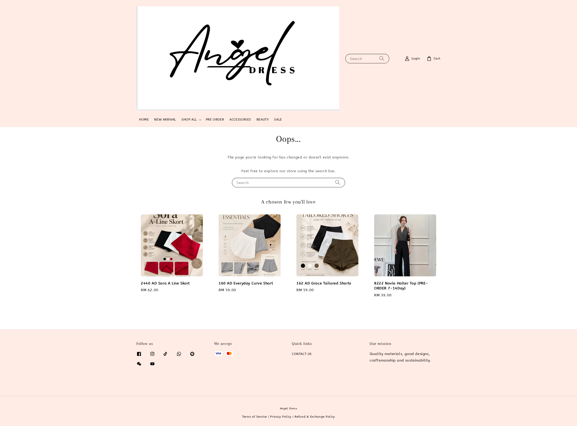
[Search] (382, 58)
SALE (278, 119)
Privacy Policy (280, 416)
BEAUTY (262, 119)
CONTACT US (302, 354)
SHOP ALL (189, 119)
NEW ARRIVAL (165, 119)
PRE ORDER (215, 119)
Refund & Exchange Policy (315, 416)
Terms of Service (254, 416)
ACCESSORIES (240, 119)
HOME (144, 119)
